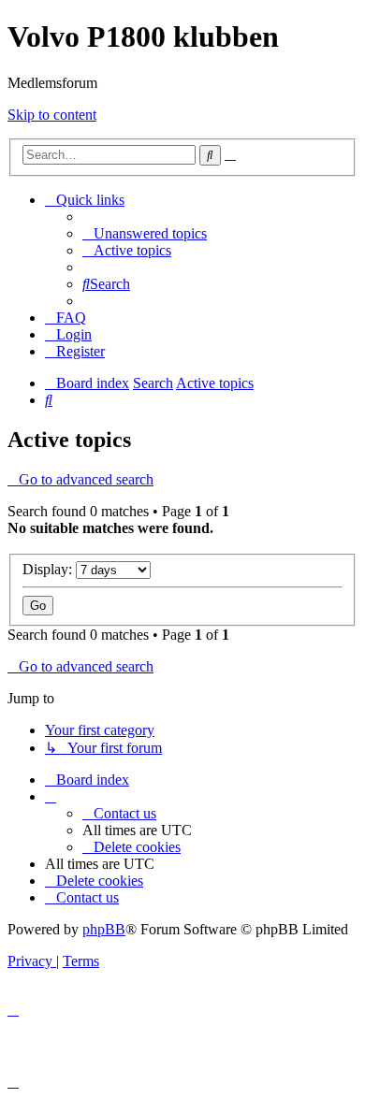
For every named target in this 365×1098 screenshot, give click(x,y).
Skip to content (51, 115)
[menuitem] (144, 233)
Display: (49, 569)
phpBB (103, 929)
